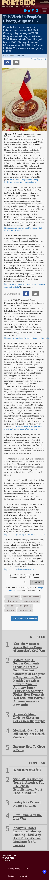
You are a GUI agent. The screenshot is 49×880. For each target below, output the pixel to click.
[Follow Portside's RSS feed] (37, 11)
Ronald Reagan (31, 601)
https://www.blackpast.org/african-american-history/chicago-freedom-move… (23, 428)
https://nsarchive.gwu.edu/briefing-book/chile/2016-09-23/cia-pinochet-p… (21, 180)
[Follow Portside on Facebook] (25, 11)
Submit (23, 876)
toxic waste (25, 610)
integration (25, 605)
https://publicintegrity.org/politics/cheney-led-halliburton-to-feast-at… (23, 229)
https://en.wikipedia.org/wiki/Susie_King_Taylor (24, 534)
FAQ (27, 868)
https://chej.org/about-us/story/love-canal (21, 569)
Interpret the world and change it (10, 858)
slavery (10, 610)
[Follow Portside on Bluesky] (29, 11)
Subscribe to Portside (24, 618)
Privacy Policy (14, 868)
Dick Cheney (12, 601)
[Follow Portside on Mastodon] (33, 11)
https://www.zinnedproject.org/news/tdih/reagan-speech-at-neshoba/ (24, 285)
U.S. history (12, 596)
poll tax (10, 605)
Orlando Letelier (31, 596)
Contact (11, 876)
